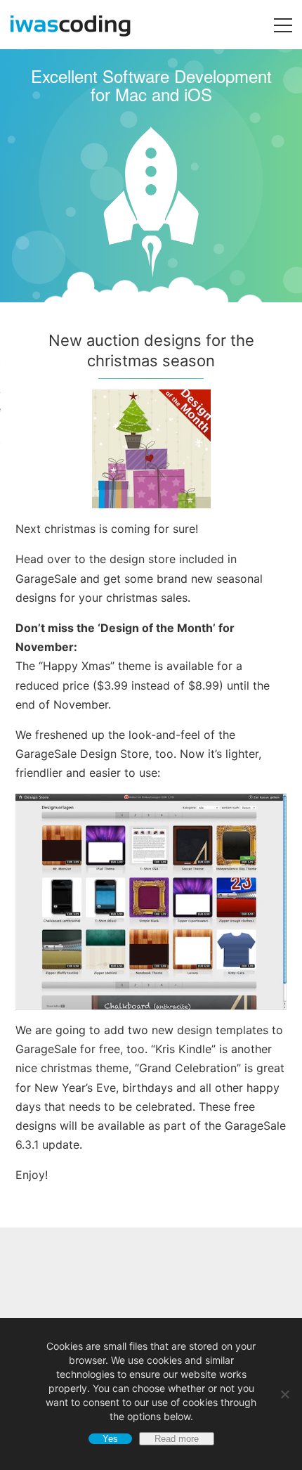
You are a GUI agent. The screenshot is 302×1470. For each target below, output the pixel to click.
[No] (284, 1394)
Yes (110, 1438)
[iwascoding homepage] (65, 32)
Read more (177, 1438)
